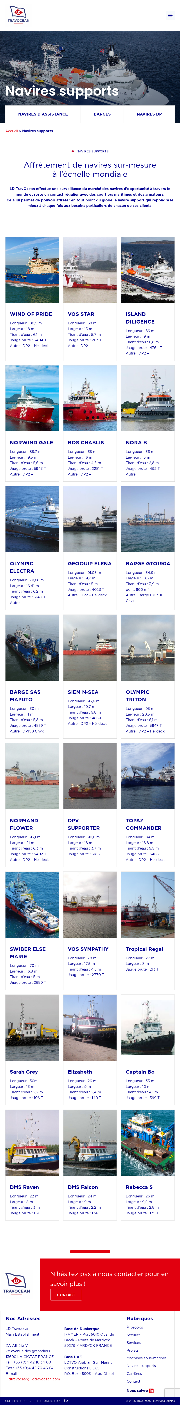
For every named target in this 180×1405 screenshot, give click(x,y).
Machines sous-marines (147, 1358)
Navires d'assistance (43, 114)
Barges (102, 114)
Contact (133, 1381)
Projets (133, 1350)
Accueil (11, 130)
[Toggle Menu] (170, 15)
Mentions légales (164, 1401)
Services (134, 1342)
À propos (135, 1327)
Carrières (134, 1373)
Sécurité (133, 1335)
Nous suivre (137, 1390)
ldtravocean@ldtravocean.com (34, 1379)
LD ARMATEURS (50, 1401)
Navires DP (149, 114)
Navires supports (141, 1365)
